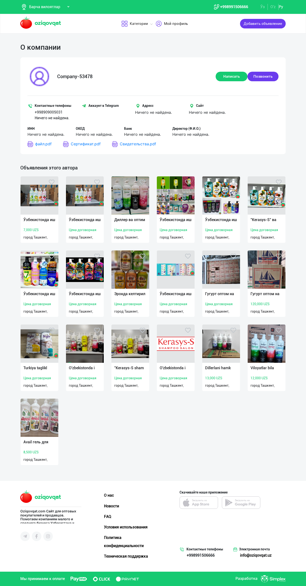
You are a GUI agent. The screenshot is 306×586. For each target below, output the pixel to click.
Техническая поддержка (126, 556)
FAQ (107, 516)
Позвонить (263, 76)
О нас (109, 495)
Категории (139, 24)
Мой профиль (176, 24)
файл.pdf (43, 143)
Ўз (262, 7)
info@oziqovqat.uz (256, 555)
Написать (231, 76)
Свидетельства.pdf (138, 143)
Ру (281, 7)
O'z (273, 7)
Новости (111, 506)
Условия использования (126, 527)
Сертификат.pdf (86, 143)
